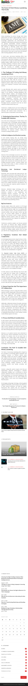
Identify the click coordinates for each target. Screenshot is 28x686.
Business (13, 648)
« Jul (2, 640)
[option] (14, 423)
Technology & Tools (13, 671)
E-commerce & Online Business (16, 459)
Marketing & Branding (13, 668)
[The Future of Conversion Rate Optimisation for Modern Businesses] (4, 461)
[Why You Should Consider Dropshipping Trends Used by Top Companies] (14, 448)
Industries (13, 659)
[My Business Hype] (8, 1)
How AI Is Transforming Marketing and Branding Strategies (13, 603)
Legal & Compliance (7, 5)
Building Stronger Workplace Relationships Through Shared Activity (11, 608)
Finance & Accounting (13, 654)
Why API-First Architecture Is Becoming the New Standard (13, 597)
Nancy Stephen (16, 11)
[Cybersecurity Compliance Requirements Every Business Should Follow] (14, 422)
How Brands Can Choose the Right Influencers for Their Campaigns (13, 591)
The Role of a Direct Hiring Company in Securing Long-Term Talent (13, 585)
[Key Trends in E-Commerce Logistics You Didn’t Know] (4, 517)
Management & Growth (13, 665)
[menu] (25, 1)
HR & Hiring (13, 657)
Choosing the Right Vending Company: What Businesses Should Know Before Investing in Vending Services (12, 578)
